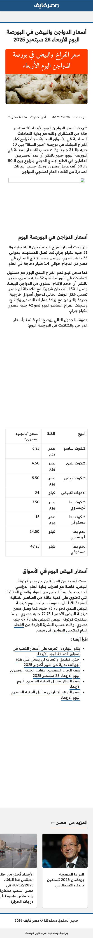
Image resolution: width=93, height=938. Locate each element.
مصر (61, 822)
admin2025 (61, 117)
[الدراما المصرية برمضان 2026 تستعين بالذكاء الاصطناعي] (65, 871)
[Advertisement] (46, 378)
